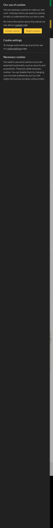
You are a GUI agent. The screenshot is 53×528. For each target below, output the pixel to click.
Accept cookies (12, 30)
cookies (18, 25)
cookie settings (14, 48)
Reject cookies (33, 30)
